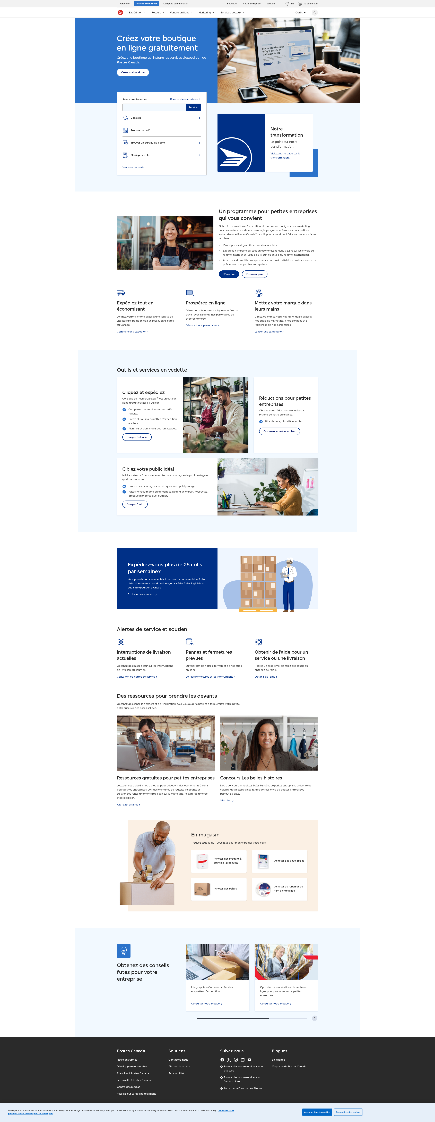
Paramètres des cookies (348, 1112)
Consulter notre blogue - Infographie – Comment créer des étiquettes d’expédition (216, 948)
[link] (227, 800)
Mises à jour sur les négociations (136, 1093)
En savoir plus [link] (254, 274)
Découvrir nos (201, 325)
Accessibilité (176, 1073)
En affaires (278, 1059)
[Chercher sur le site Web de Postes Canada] (315, 13)
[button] (314, 1018)
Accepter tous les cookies (317, 1112)
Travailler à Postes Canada (133, 1073)
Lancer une (268, 331)
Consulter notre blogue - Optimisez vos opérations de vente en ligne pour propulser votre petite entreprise (286, 950)
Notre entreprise (127, 1059)
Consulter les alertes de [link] (136, 676)
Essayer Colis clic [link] (137, 437)
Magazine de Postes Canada (289, 1066)
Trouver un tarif (140, 130)
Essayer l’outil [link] (135, 504)
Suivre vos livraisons (135, 99)
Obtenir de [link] (265, 676)
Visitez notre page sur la (285, 155)
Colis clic (136, 117)
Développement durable (132, 1066)
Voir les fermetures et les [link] (209, 676)
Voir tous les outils (134, 167)
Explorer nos (141, 594)
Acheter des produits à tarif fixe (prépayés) (218, 852)
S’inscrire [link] (229, 274)
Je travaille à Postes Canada (134, 1080)
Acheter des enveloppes (267, 852)
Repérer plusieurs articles (184, 99)
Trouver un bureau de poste (148, 142)
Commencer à (131, 331)
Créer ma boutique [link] (133, 72)
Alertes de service (179, 1066)
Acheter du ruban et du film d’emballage (277, 880)
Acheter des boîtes (203, 880)
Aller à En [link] (127, 804)
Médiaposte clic (140, 155)
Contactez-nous (178, 1059)
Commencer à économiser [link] (280, 431)
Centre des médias (128, 1086)
